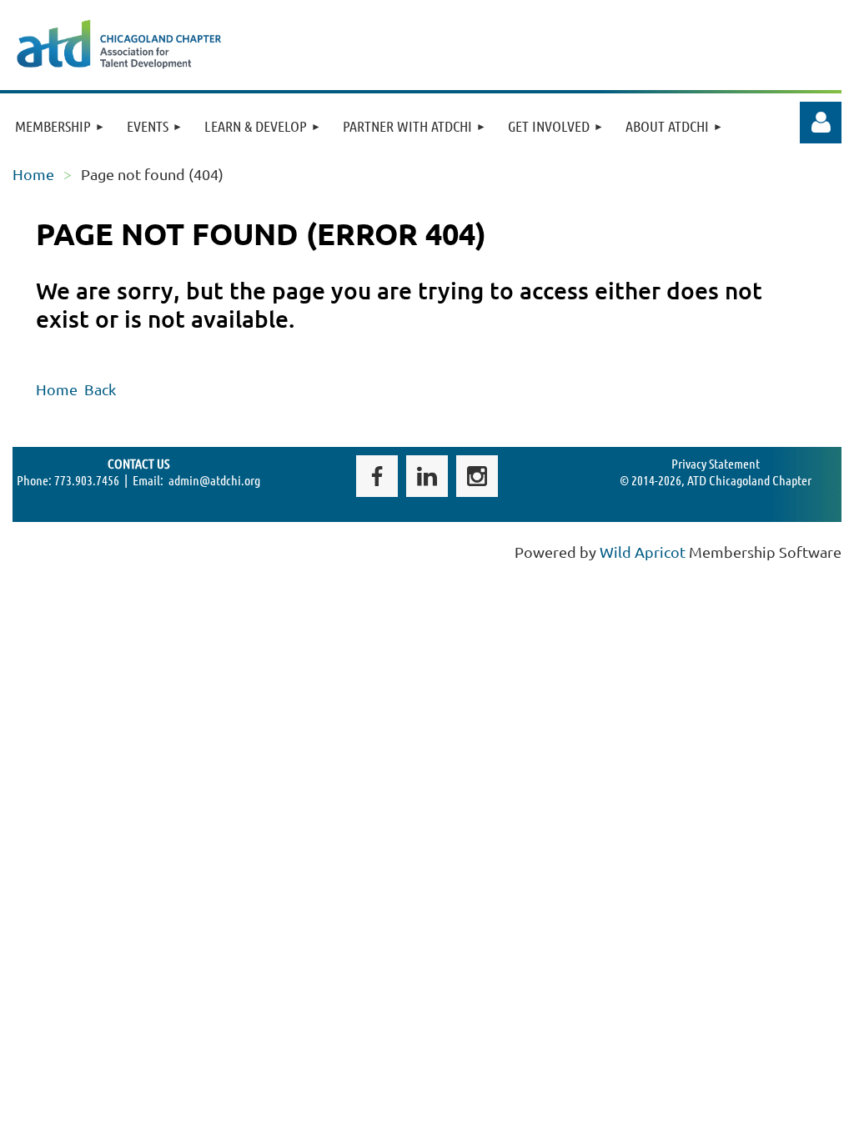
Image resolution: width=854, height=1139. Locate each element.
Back (100, 389)
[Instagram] (477, 476)
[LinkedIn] (427, 476)
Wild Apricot (643, 551)
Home (33, 174)
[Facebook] (377, 476)
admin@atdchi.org (214, 480)
